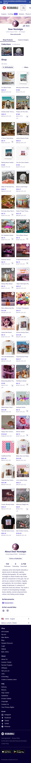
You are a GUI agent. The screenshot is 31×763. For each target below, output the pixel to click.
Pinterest (7, 726)
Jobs (3, 674)
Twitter (6, 720)
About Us (4, 659)
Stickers (21, 14)
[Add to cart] (27, 116)
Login (3, 646)
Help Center (5, 693)
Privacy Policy (16, 738)
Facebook (7, 717)
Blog (2, 640)
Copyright (4, 701)
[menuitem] (3, 14)
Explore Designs (23, 40)
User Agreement (6, 738)
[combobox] (23, 7)
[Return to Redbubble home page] (10, 7)
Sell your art (5, 671)
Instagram (7, 715)
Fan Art (3, 634)
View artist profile (15, 34)
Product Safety (6, 698)
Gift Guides (5, 631)
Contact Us (5, 704)
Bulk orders (5, 652)
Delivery (4, 687)
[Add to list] (12, 73)
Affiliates (4, 668)
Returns (3, 690)
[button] (6, 51)
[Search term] (23, 8)
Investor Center (6, 662)
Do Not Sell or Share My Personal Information (14, 741)
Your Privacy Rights (7, 707)
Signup (3, 649)
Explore (3, 14)
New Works (5, 637)
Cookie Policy (5, 743)
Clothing (12, 14)
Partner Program (6, 665)
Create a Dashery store (9, 679)
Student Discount (7, 643)
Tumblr (6, 723)
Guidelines (4, 695)
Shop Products (8, 40)
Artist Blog (4, 676)
